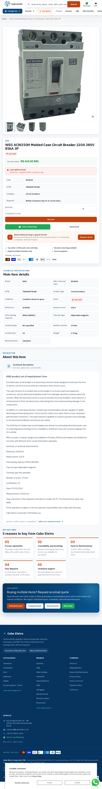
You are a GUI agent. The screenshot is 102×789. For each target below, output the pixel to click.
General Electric (42, 681)
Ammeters (7, 663)
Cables (6, 681)
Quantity (8, 207)
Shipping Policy (76, 668)
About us (73, 663)
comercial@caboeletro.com (18, 729)
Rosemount (41, 703)
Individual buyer (16, 606)
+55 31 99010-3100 (15, 733)
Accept (49, 783)
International (52, 606)
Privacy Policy (37, 776)
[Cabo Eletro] (13, 4)
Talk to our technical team (49, 521)
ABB (77, 11)
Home (4, 19)
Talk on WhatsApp (29, 227)
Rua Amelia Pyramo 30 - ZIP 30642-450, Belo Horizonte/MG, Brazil (19, 723)
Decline (77, 783)
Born (5, 672)
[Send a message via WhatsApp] (95, 782)
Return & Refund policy (79, 672)
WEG (38, 685)
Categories (12, 11)
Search (74, 4)
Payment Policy (76, 685)
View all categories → (12, 690)
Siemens (68, 11)
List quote (46, 11)
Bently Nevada (42, 694)
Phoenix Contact (42, 698)
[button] (51, 75)
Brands (28, 11)
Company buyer (34, 606)
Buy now (51, 219)
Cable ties (7, 676)
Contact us (74, 689)
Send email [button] (74, 227)
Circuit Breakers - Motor (12, 685)
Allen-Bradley (88, 11)
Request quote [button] (86, 237)
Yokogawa (40, 689)
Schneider (40, 676)
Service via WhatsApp (15, 737)
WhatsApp (68, 606)
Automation (7, 668)
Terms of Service (76, 681)
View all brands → (44, 708)
